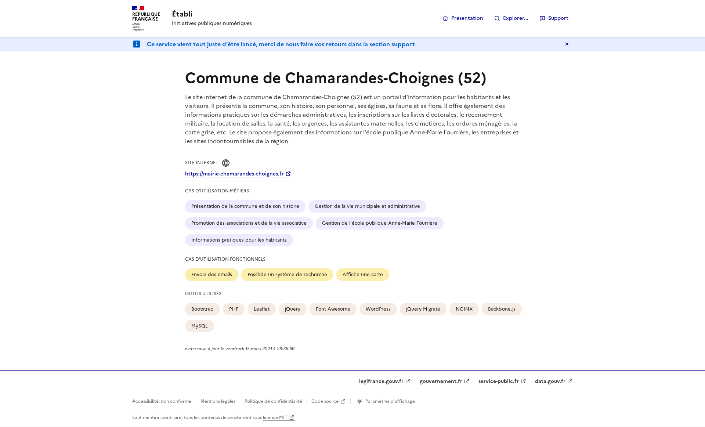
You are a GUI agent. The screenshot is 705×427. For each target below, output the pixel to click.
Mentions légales (217, 401)
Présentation (467, 18)
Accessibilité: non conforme (161, 401)
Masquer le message (567, 44)
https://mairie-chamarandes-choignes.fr (234, 174)
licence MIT (275, 417)
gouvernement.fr (441, 381)
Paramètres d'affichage (390, 401)
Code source (325, 401)
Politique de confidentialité (273, 401)
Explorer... (515, 18)
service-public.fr (498, 381)
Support (558, 18)
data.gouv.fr (550, 381)
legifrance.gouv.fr (381, 381)
